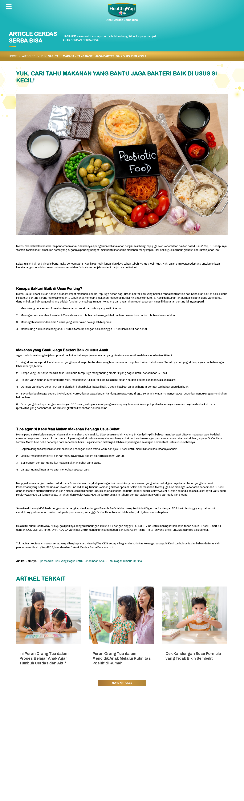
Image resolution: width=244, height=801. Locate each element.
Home (13, 56)
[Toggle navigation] (9, 7)
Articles (28, 56)
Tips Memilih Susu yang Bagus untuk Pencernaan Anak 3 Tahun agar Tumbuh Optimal (90, 561)
